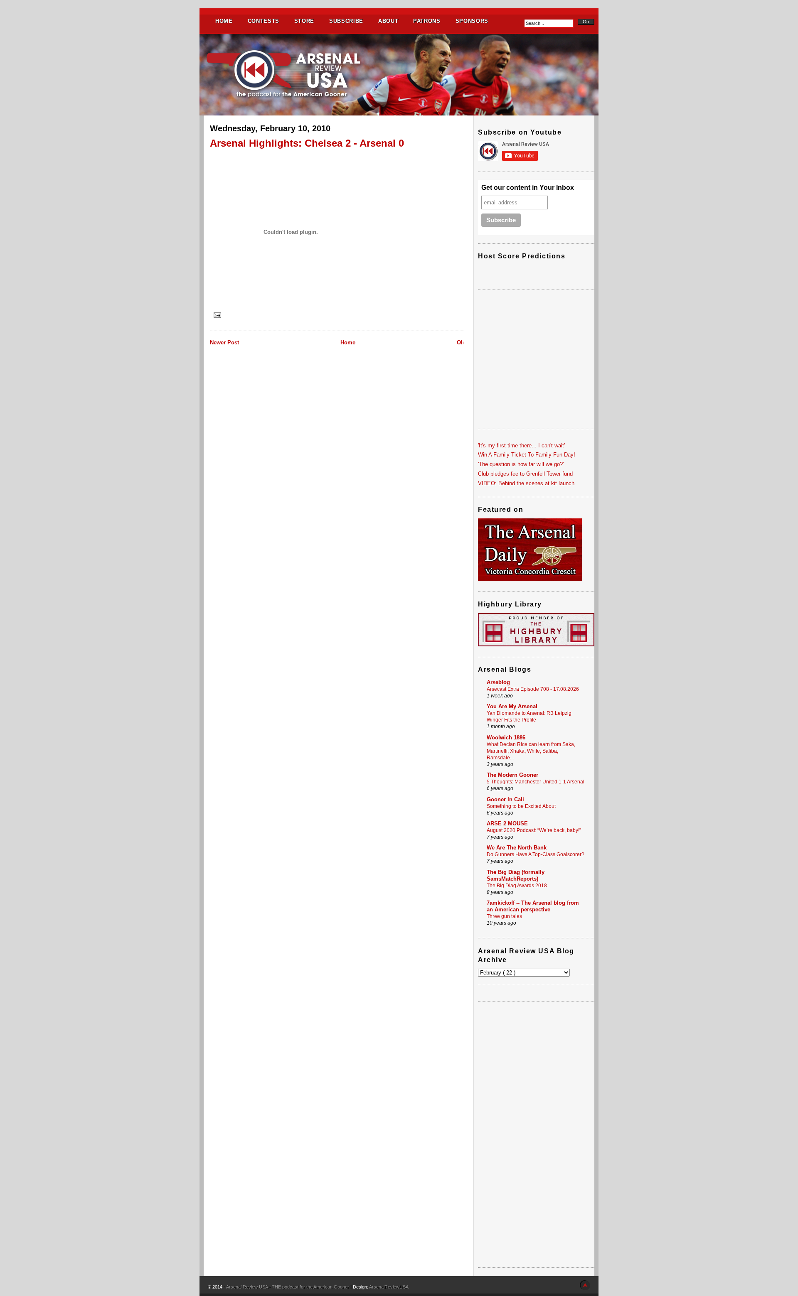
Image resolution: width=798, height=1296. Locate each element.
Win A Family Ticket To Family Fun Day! (526, 455)
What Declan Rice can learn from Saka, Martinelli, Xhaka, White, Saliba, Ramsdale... (531, 751)
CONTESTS (263, 21)
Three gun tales (504, 916)
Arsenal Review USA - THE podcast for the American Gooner (288, 1286)
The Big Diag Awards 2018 (517, 886)
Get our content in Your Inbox (527, 187)
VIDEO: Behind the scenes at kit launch (526, 483)
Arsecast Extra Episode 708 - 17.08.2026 (533, 689)
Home (347, 342)
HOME (224, 21)
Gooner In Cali (505, 799)
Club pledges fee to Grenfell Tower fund (525, 474)
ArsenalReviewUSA (389, 1286)
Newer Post (224, 342)
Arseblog (498, 682)
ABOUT (388, 21)
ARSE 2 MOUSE (507, 823)
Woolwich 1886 (506, 737)
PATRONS (427, 21)
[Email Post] (216, 314)
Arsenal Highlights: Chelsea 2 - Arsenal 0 (307, 143)
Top (585, 1285)
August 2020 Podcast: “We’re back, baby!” (534, 830)
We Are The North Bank (517, 847)
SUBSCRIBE (346, 21)
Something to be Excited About (521, 806)
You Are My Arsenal (512, 706)
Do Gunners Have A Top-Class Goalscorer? (535, 854)
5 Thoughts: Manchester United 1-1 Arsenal (535, 782)
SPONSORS (472, 21)
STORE (304, 21)
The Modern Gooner (512, 775)
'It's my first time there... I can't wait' (521, 445)
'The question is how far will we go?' (521, 464)
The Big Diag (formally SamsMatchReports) (515, 875)
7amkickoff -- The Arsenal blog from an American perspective (533, 906)
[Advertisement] (536, 1134)
